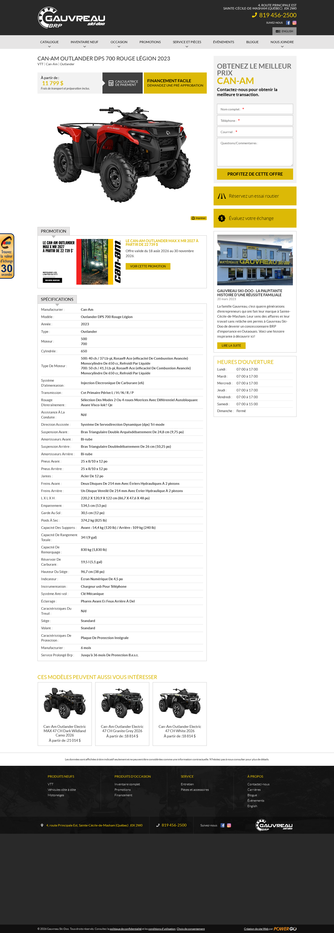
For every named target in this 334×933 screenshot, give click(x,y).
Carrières (254, 789)
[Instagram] (294, 23)
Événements (255, 800)
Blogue (252, 795)
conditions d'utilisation (162, 928)
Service (187, 776)
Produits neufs (61, 776)
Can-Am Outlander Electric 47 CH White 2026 (180, 728)
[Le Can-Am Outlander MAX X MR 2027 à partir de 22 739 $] (81, 262)
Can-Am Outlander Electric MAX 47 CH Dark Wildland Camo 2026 (64, 730)
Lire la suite (231, 345)
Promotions (123, 789)
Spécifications (57, 299)
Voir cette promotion (148, 266)
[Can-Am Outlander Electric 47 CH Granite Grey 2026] (122, 703)
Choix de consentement (191, 928)
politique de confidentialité (126, 928)
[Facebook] (288, 23)
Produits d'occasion (133, 776)
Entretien (187, 784)
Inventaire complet (127, 784)
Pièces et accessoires (195, 789)
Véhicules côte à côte (62, 789)
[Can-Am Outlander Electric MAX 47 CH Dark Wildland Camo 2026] (64, 703)
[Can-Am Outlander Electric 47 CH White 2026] (179, 703)
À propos (255, 776)
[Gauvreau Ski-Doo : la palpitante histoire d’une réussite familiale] (255, 260)
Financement (123, 795)
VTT (50, 784)
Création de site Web (256, 928)
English (287, 31)
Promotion (53, 231)
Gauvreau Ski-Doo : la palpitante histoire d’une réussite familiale (249, 293)
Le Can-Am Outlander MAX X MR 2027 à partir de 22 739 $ (162, 242)
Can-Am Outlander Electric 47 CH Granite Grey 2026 (122, 728)
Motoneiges (56, 795)
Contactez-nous (258, 784)
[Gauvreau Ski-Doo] (71, 17)
